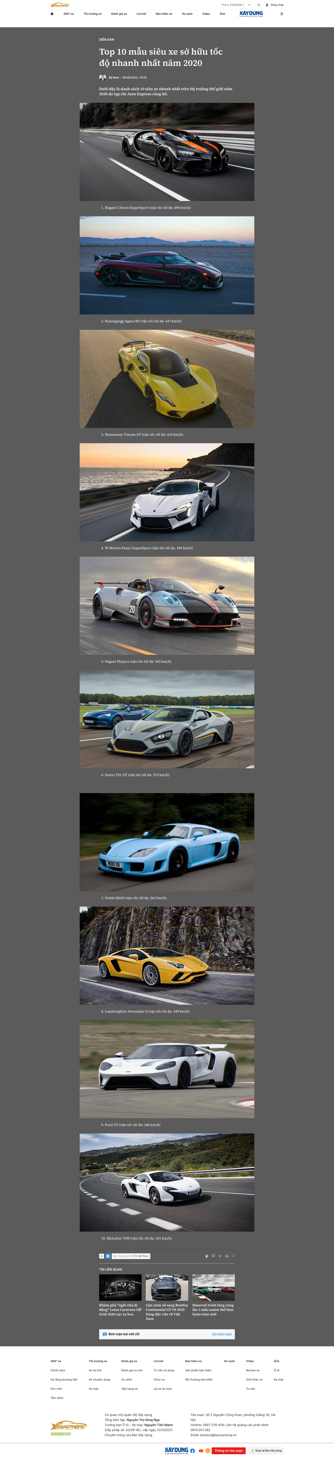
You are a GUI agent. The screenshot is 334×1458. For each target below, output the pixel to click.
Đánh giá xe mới (131, 1370)
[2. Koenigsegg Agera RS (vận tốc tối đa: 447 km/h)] (167, 265)
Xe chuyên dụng (99, 1379)
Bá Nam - (115, 77)
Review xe (253, 1370)
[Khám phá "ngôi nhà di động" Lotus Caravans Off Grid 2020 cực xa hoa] (120, 1287)
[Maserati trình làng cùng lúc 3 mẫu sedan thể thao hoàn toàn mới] (213, 1287)
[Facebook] (193, 1451)
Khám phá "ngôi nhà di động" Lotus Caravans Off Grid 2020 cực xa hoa (120, 1309)
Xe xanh (187, 13)
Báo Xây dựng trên (123, 1256)
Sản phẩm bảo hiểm (198, 1370)
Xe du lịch (95, 1370)
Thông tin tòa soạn (228, 1451)
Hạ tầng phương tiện (64, 1379)
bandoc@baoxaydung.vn (218, 1435)
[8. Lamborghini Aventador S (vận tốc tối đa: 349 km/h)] (167, 956)
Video (206, 13)
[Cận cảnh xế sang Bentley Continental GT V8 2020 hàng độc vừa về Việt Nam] (167, 1287)
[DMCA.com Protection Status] (60, 1434)
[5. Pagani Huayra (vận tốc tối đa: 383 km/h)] (167, 606)
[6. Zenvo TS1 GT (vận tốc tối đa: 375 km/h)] (167, 719)
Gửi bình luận (222, 1334)
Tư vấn (250, 1388)
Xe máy (93, 1388)
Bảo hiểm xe (164, 13)
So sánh (126, 1379)
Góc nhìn (56, 1388)
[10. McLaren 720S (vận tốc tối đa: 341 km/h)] (167, 1182)
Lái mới (141, 13)
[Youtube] (201, 1451)
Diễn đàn (106, 40)
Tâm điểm (56, 1398)
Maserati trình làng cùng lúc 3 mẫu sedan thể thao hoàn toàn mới (213, 1309)
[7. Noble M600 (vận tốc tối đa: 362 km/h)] (167, 842)
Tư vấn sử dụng (164, 1370)
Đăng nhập (277, 4)
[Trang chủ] (52, 13)
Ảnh (222, 13)
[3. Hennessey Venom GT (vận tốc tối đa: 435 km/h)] (167, 379)
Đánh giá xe (119, 13)
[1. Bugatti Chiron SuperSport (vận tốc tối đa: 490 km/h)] (167, 152)
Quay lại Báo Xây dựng (268, 1450)
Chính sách (57, 1370)
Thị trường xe (93, 13)
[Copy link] (233, 1256)
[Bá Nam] (102, 77)
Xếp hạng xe (129, 1388)
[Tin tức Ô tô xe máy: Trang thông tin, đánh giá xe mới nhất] (59, 4)
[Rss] (207, 1450)
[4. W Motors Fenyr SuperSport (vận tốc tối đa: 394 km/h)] (167, 492)
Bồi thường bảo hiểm (199, 1379)
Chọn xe (159, 1379)
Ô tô (276, 1370)
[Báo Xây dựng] (251, 14)
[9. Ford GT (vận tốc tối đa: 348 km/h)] (167, 1069)
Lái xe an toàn (163, 1388)
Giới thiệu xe (254, 1379)
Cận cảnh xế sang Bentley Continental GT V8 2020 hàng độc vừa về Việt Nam (167, 1312)
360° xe (68, 13)
